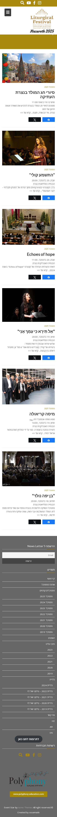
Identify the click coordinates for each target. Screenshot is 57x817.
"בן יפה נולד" (43, 495)
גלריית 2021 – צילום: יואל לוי (40, 697)
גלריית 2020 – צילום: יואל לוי (40, 703)
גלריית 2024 (47, 685)
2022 (50, 655)
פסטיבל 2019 (46, 632)
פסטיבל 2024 (46, 602)
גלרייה (52, 679)
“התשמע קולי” (42, 174)
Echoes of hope (41, 254)
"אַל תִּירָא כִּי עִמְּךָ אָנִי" (36, 331)
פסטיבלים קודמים (47, 590)
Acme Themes (25, 807)
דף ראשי (51, 578)
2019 (50, 673)
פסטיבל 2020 (46, 626)
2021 (50, 661)
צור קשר (51, 715)
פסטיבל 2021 (46, 620)
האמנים (51, 638)
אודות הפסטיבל (48, 584)
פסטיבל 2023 (46, 608)
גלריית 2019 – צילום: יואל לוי (40, 709)
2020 (50, 667)
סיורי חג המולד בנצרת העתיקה (35, 94)
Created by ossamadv (28, 812)
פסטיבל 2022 (46, 614)
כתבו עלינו (50, 643)
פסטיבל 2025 (49, 87)
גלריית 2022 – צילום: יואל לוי (40, 691)
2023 (50, 649)
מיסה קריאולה (42, 413)
